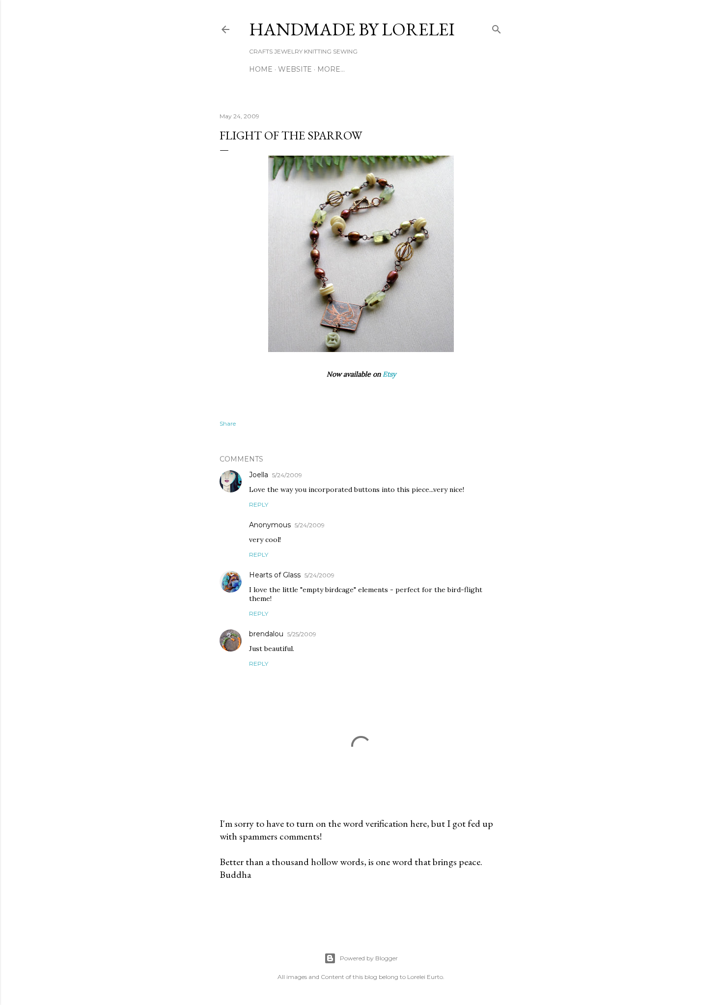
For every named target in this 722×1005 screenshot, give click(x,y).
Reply (258, 504)
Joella (258, 474)
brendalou (266, 633)
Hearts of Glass (275, 574)
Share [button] (228, 423)
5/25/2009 (301, 634)
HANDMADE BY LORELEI (352, 29)
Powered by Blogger (369, 958)
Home (261, 69)
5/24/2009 (287, 475)
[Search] (496, 27)
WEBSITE (295, 69)
